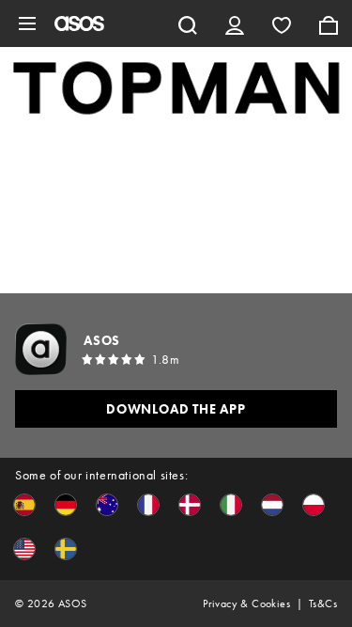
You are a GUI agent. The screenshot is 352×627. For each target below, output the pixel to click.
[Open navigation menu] (27, 23)
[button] (24, 505)
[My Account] (234, 23)
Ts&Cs (323, 603)
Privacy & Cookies (246, 603)
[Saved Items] (281, 23)
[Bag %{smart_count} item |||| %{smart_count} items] (328, 23)
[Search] (187, 23)
